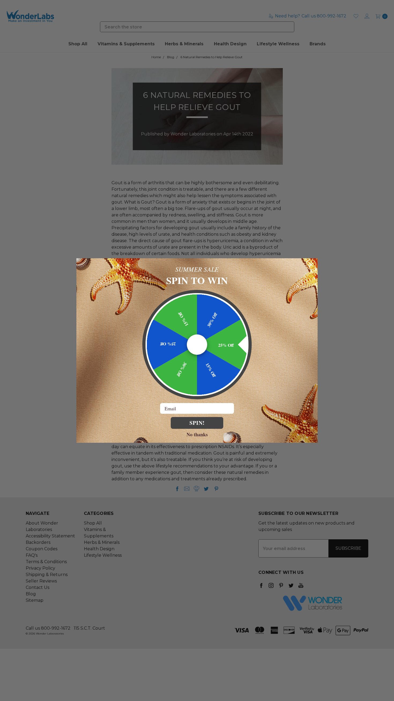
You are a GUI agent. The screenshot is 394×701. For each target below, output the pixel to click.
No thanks (197, 434)
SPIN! (197, 423)
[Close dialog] (311, 264)
